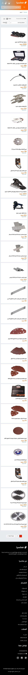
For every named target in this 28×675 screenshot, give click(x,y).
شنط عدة (24, 618)
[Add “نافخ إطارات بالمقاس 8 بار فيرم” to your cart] (15, 82)
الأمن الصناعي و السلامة (21, 600)
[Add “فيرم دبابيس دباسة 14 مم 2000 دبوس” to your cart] (15, 275)
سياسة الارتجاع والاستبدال (21, 578)
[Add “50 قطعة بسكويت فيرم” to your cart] (15, 104)
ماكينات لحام (24, 602)
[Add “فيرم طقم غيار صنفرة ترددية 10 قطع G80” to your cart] (15, 376)
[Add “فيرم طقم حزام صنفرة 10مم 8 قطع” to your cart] (15, 168)
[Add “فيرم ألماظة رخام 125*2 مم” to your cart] (15, 457)
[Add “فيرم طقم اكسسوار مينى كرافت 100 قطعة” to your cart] (15, 61)
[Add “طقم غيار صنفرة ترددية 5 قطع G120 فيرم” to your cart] (15, 336)
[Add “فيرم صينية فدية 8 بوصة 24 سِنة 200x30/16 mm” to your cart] (15, 522)
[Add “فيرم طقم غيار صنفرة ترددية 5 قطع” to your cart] (15, 356)
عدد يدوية (24, 594)
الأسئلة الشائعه (23, 637)
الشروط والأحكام (23, 569)
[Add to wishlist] (12, 39)
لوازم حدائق (24, 613)
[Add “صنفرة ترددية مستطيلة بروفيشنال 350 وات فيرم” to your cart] (15, 189)
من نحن (25, 566)
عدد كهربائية (24, 591)
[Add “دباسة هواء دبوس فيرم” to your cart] (15, 210)
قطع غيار (25, 597)
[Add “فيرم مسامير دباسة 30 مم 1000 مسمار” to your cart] (15, 253)
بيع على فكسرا (23, 640)
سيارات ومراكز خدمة (22, 624)
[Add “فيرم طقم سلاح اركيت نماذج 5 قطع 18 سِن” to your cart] (15, 316)
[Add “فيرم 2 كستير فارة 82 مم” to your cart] (15, 396)
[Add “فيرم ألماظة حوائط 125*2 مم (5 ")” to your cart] (15, 147)
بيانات (17, 668)
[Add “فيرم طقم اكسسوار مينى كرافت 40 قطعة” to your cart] (15, 125)
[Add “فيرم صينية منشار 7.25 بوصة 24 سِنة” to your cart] (15, 500)
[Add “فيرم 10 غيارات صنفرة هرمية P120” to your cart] (15, 416)
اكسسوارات (24, 588)
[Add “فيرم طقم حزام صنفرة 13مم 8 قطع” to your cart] (15, 479)
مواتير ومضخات (23, 616)
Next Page (11, 536)
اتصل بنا (25, 634)
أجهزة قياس (24, 621)
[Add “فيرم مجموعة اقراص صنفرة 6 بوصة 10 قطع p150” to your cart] (15, 436)
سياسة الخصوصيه (23, 572)
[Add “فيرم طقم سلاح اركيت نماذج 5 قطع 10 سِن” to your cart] (15, 296)
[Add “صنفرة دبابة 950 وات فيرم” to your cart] (15, 39)
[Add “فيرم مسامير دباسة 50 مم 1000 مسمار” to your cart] (15, 232)
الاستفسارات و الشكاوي (22, 575)
